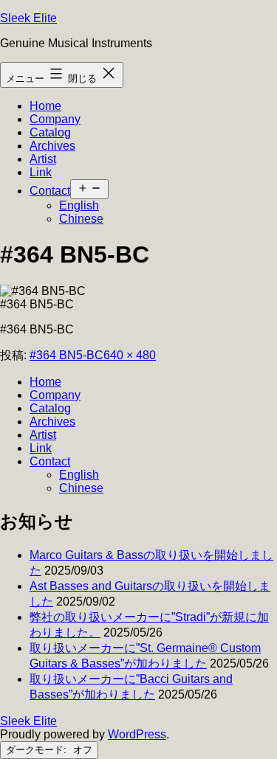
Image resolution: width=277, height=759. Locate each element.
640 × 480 (129, 355)
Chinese (81, 218)
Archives (52, 145)
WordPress (137, 734)
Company (55, 119)
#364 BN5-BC (66, 355)
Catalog (50, 132)
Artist (43, 159)
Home (45, 106)
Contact (50, 190)
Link (41, 172)
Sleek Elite (28, 18)
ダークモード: (37, 749)
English (79, 205)
